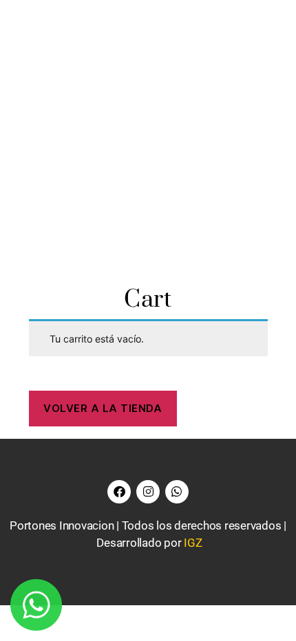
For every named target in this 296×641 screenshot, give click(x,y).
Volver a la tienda (102, 408)
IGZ (193, 543)
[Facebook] (119, 491)
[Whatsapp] (177, 491)
